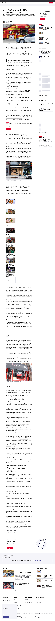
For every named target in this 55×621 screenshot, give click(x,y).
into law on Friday (16, 47)
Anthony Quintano (12, 180)
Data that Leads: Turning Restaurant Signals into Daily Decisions (44, 149)
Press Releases (23, 2)
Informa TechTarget (31, 613)
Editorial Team (16, 600)
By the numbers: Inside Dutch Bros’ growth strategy (47, 28)
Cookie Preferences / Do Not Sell (37, 617)
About (14, 599)
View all (40, 66)
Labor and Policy (12, 532)
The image (4, 43)
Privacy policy (19, 617)
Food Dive (13, 0)
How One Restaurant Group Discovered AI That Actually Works (46, 62)
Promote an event (44, 132)
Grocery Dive (16, 0)
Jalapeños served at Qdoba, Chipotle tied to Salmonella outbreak (47, 580)
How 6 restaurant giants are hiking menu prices (22, 583)
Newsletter (15, 603)
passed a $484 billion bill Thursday (25, 53)
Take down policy (28, 617)
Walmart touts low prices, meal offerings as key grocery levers (45, 114)
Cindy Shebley (8, 43)
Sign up (52, 2)
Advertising (26, 599)
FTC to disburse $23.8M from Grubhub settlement (47, 571)
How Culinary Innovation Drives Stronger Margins (46, 52)
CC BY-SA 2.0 (19, 381)
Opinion (13, 2)
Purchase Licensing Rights (17, 605)
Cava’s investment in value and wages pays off (47, 576)
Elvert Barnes (11, 381)
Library (16, 2)
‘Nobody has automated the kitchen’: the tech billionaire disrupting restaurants (46, 104)
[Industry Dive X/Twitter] (7, 600)
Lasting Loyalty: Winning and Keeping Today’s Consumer (47, 57)
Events (19, 2)
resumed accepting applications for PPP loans (21, 49)
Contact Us (15, 602)
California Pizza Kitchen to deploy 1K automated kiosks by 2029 (47, 34)
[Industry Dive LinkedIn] (3, 600)
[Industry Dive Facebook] (5, 600)
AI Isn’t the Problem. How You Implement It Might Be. (44, 140)
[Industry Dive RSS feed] (9, 600)
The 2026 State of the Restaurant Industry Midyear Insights (45, 145)
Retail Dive (24, 0)
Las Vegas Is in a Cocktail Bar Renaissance (44, 110)
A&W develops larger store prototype (47, 43)
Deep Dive (10, 2)
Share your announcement (38, 560)
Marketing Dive (20, 0)
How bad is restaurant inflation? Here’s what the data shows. (23, 572)
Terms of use (23, 617)
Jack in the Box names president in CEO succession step (47, 38)
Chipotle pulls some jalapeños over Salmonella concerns (47, 586)
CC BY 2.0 (16, 43)
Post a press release (44, 95)
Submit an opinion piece (28, 602)
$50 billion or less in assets (23, 439)
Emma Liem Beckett (9, 21)
